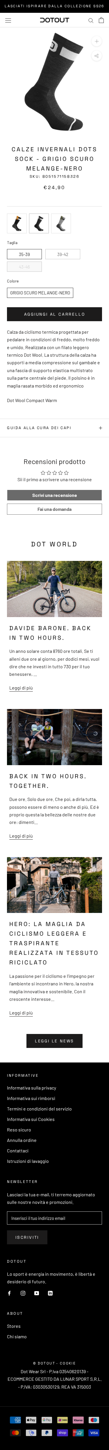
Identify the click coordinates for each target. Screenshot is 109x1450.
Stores (14, 1326)
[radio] (17, 223)
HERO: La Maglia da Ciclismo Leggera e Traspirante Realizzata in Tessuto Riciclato (54, 943)
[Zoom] (97, 41)
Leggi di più (21, 687)
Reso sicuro (19, 1129)
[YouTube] (36, 1292)
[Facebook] (9, 1292)
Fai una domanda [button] (54, 509)
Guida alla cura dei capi (39, 427)
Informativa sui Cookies (31, 1119)
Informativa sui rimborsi (31, 1098)
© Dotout (44, 1363)
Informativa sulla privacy (31, 1087)
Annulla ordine (22, 1140)
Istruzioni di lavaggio (28, 1161)
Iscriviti (27, 1237)
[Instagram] (23, 1292)
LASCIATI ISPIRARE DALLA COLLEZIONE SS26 (54, 6)
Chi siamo (17, 1336)
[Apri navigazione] (8, 19)
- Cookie (66, 1363)
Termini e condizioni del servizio (39, 1108)
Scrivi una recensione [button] (54, 495)
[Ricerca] (91, 20)
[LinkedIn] (50, 1292)
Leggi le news (54, 1041)
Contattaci (17, 1150)
